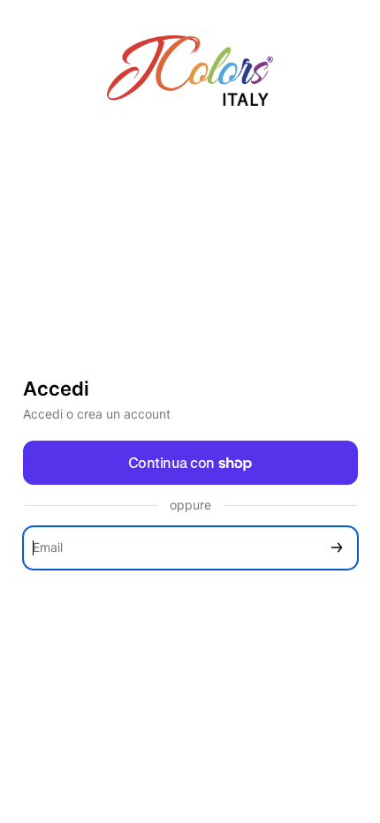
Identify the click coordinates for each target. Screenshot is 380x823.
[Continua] (337, 547)
